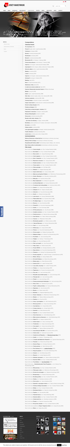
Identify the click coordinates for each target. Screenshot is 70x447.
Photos (38, 10)
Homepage (21, 418)
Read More (64, 445)
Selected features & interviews (9, 46)
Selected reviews (7, 44)
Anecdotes (49, 10)
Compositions (31, 10)
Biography (14, 10)
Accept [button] (59, 445)
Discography (22, 10)
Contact (60, 10)
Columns (5, 51)
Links (55, 10)
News (9, 10)
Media (43, 10)
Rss (53, 6)
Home (4, 10)
